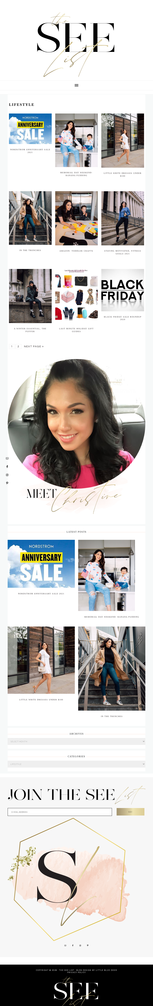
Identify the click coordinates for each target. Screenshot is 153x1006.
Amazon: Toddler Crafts (76, 251)
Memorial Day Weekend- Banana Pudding (111, 613)
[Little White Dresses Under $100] (41, 689)
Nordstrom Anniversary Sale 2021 (41, 590)
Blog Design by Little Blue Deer (96, 965)
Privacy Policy (76, 968)
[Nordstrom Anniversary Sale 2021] (41, 584)
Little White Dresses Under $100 (41, 695)
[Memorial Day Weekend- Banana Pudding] (106, 607)
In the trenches (30, 250)
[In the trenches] (111, 706)
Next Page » (34, 345)
